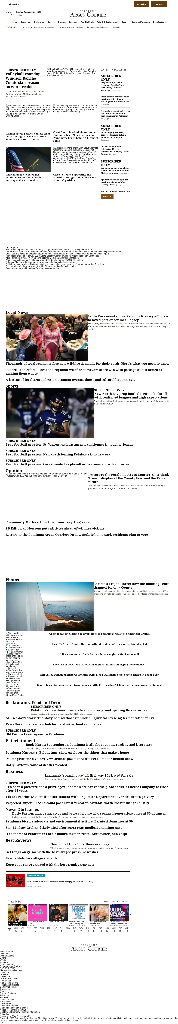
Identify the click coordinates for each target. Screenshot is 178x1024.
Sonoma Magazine (141, 22)
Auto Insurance (35, 886)
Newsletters (5, 976)
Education (25, 22)
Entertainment (20, 740)
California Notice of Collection (14, 1008)
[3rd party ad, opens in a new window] (15, 880)
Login (159, 4)
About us (4, 991)
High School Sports (9, 983)
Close (3, 1023)
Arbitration (5, 1014)
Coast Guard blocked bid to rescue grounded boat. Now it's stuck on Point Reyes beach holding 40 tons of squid (57, 254)
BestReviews (159, 22)
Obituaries (39, 22)
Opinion (62, 22)
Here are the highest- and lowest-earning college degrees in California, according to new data (49, 249)
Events (125, 22)
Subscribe (141, 4)
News (14, 22)
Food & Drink (87, 22)
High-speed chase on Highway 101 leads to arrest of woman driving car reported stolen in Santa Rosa (52, 256)
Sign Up (107, 196)
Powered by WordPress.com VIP (15, 1016)
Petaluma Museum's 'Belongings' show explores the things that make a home (41, 262)
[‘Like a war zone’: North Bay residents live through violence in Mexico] (15, 658)
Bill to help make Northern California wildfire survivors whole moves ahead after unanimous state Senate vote (56, 264)
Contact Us (5, 989)
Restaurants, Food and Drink (34, 702)
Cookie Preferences (9, 1006)
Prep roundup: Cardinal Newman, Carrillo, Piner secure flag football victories (41, 266)
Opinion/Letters (7, 956)
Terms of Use (6, 1001)
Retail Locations (7, 964)
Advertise (4, 995)
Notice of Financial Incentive (13, 1010)
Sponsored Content (36, 875)
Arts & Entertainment (107, 22)
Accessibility (6, 997)
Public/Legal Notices (9, 985)
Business (73, 22)
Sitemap (4, 962)
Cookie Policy (6, 1004)
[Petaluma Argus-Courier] (88, 13)
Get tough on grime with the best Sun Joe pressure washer (32, 268)
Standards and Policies (11, 966)
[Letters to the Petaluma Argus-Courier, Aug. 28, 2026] (47, 496)
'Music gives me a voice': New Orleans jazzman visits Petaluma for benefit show (42, 258)
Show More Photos (15, 695)
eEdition (4, 974)
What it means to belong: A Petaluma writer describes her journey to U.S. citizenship (44, 260)
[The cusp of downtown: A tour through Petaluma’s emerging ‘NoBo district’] (15, 668)
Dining (3, 958)
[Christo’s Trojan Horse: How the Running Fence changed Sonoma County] (50, 606)
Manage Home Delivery (11, 970)
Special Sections (8, 993)
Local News (17, 312)
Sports (51, 22)
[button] (13, 4)
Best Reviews (19, 840)
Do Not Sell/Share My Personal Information (20, 1012)
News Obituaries (22, 809)
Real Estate (5, 981)
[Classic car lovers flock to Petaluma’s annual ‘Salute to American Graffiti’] (15, 637)
